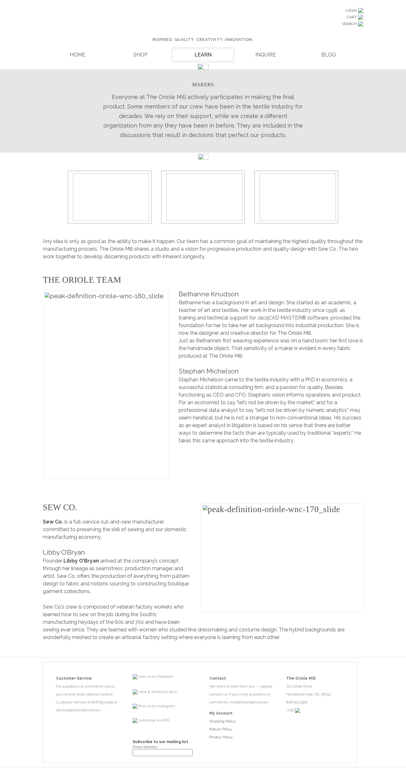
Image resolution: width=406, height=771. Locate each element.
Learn (203, 54)
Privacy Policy (221, 737)
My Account (220, 713)
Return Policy (220, 729)
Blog (328, 54)
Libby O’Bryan (81, 561)
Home (77, 54)
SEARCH (349, 24)
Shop (140, 54)
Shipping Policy (222, 721)
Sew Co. (53, 522)
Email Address (145, 747)
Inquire (265, 54)
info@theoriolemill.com (249, 702)
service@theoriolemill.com (78, 710)
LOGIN (351, 10)
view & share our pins (157, 691)
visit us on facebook (155, 676)
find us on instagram (156, 706)
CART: (352, 17)
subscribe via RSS (153, 720)
